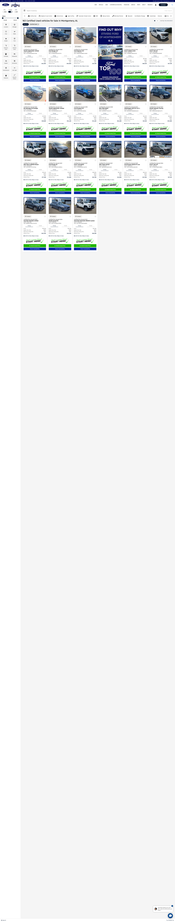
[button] (172, 4)
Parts (138, 4)
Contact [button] (163, 5)
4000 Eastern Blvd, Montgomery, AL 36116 (164, 1)
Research (150, 5)
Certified (10, 9)
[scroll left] (24, 16)
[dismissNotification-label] (172, 906)
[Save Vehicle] (45, 46)
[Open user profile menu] (155, 4)
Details (40, 55)
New (96, 4)
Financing (126, 4)
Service (133, 4)
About (144, 4)
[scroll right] (170, 16)
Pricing (29, 55)
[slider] (2, 18)
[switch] (4, 11)
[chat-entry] (170, 915)
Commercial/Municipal (116, 4)
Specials (101, 4)
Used (106, 4)
